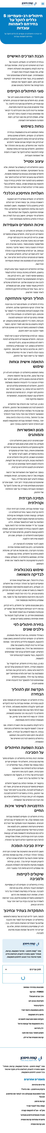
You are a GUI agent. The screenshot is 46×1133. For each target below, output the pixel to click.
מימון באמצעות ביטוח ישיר (32, 1010)
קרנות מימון (40, 1101)
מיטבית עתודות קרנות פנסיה (33, 1119)
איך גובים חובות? (36, 996)
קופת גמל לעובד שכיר (35, 1106)
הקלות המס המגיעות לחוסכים (31, 1019)
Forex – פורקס (37, 992)
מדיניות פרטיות (38, 1084)
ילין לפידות (39, 1028)
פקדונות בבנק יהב (36, 1001)
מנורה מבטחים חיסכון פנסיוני (32, 1115)
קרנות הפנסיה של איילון (34, 1037)
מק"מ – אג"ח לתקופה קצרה (33, 1110)
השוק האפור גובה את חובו (33, 1033)
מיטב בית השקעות (36, 1014)
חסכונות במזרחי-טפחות (33, 987)
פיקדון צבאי (39, 1005)
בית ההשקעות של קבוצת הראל (31, 1023)
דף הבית (38, 34)
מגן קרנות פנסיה (38, 1124)
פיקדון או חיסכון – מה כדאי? (33, 1089)
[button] (43, 4)
